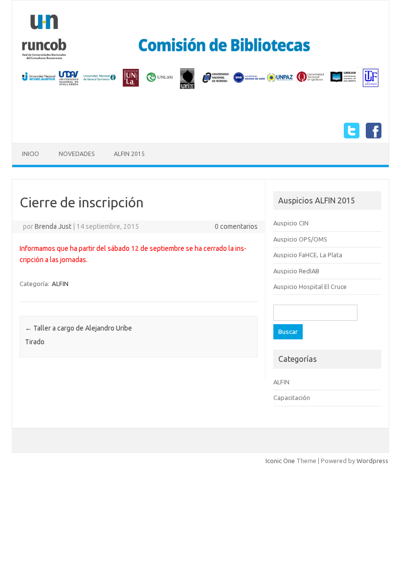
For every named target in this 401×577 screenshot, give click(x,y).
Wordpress (372, 460)
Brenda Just (53, 226)
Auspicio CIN (291, 223)
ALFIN (60, 283)
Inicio (30, 154)
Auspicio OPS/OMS (300, 239)
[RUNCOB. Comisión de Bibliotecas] (200, 88)
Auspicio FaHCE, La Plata (307, 254)
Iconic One (280, 460)
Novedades (76, 154)
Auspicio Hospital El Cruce (310, 286)
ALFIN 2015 (129, 154)
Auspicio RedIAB (296, 270)
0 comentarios (236, 226)
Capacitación (291, 397)
